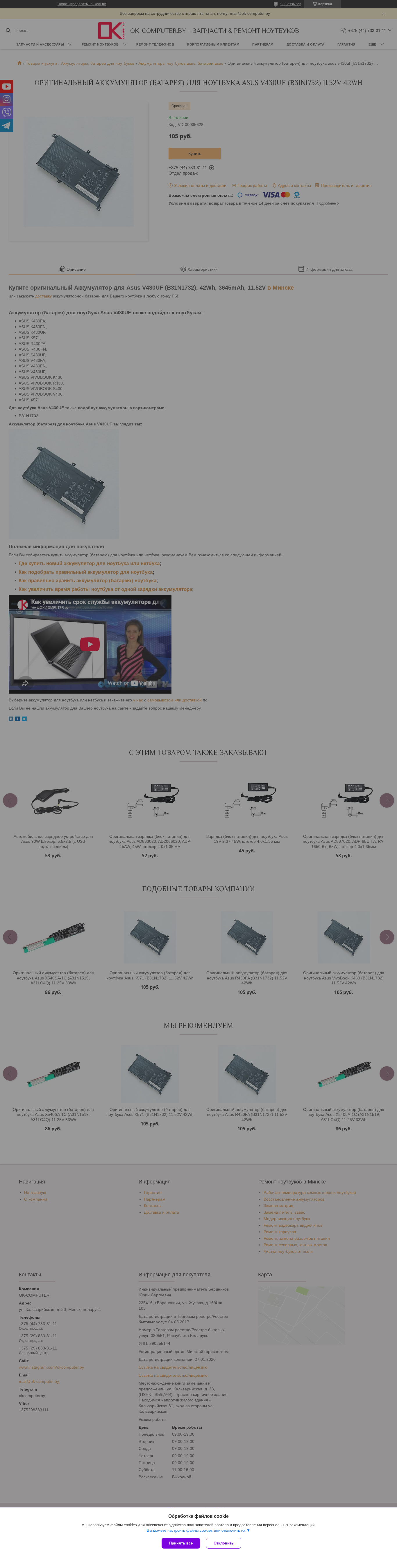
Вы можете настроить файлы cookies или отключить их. (196, 1530)
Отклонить (224, 1543)
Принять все (181, 1543)
